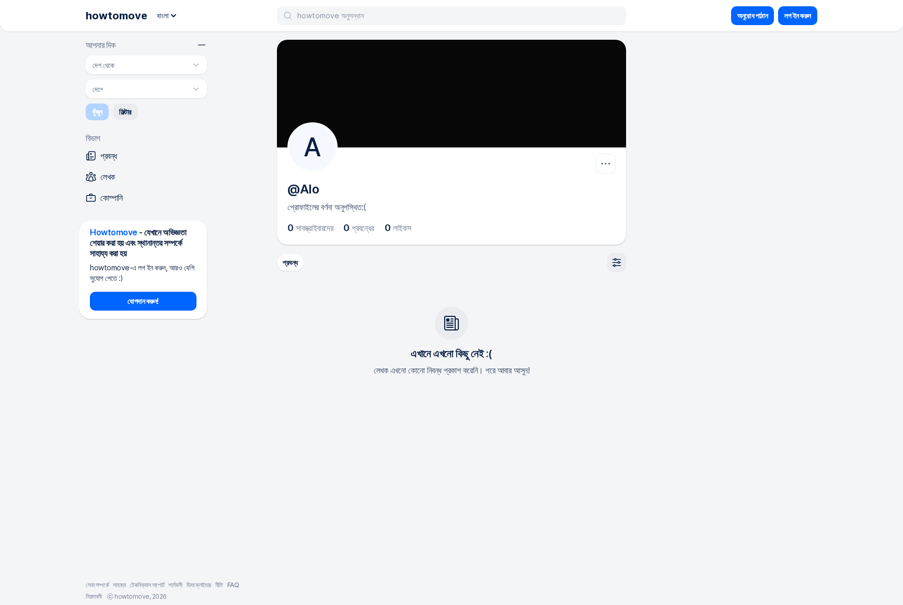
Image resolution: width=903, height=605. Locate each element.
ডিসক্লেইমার (199, 585)
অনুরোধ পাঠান (752, 15)
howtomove (116, 15)
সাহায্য (119, 585)
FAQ (233, 585)
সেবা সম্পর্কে (97, 585)
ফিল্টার (125, 111)
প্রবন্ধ (290, 262)
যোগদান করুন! (143, 300)
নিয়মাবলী (94, 596)
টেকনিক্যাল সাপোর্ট (147, 585)
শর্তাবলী (175, 585)
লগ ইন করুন (797, 15)
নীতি (219, 585)
